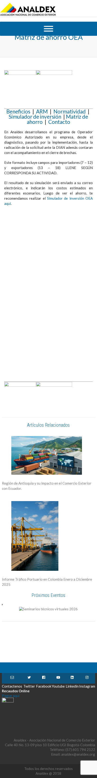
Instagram (87, 678)
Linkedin (72, 678)
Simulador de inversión (35, 116)
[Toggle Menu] (48, 29)
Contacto (59, 122)
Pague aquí (10, 695)
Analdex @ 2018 (48, 773)
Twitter (29, 678)
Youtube (58, 678)
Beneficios (19, 111)
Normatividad (69, 111)
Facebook (43, 678)
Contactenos (12, 678)
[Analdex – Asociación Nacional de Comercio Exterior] (28, 15)
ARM (43, 111)
